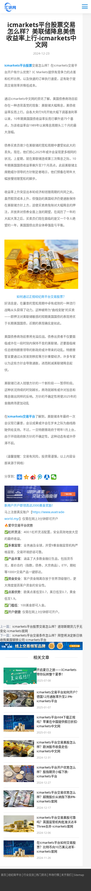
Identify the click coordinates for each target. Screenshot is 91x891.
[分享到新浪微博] (33, 477)
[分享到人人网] (47, 477)
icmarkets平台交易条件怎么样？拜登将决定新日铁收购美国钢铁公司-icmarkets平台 (41, 637)
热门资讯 (41, 875)
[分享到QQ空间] (26, 477)
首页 (3, 875)
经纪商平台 (14, 875)
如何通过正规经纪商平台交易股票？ (41, 296)
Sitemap (79, 875)
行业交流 (28, 875)
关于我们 (66, 875)
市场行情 (54, 875)
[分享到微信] (54, 477)
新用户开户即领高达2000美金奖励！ (29, 505)
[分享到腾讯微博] (40, 477)
